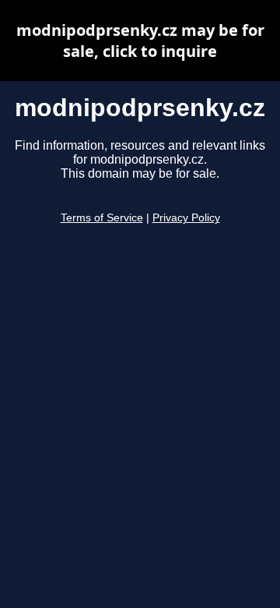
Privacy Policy (186, 218)
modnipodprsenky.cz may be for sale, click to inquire (140, 40)
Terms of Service (102, 218)
